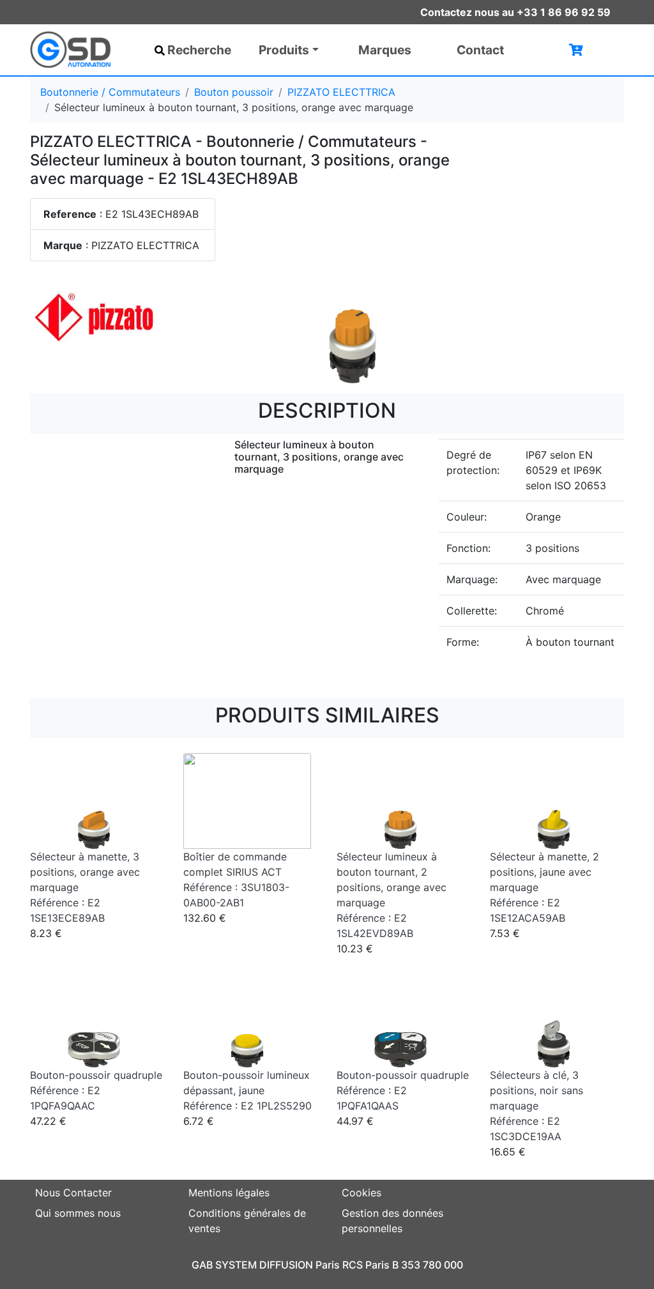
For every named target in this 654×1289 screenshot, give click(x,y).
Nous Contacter (73, 1192)
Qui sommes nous (78, 1213)
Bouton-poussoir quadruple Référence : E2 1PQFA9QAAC (96, 1090)
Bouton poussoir (233, 92)
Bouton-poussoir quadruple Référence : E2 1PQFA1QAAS (403, 1090)
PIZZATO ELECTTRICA (341, 92)
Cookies (361, 1192)
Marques (384, 49)
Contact (480, 49)
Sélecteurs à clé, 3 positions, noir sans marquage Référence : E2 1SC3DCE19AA (536, 1106)
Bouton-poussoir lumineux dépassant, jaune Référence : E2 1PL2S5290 (247, 1090)
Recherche (199, 49)
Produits (284, 49)
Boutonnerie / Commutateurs (110, 92)
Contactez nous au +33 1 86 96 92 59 (515, 12)
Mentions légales (229, 1192)
